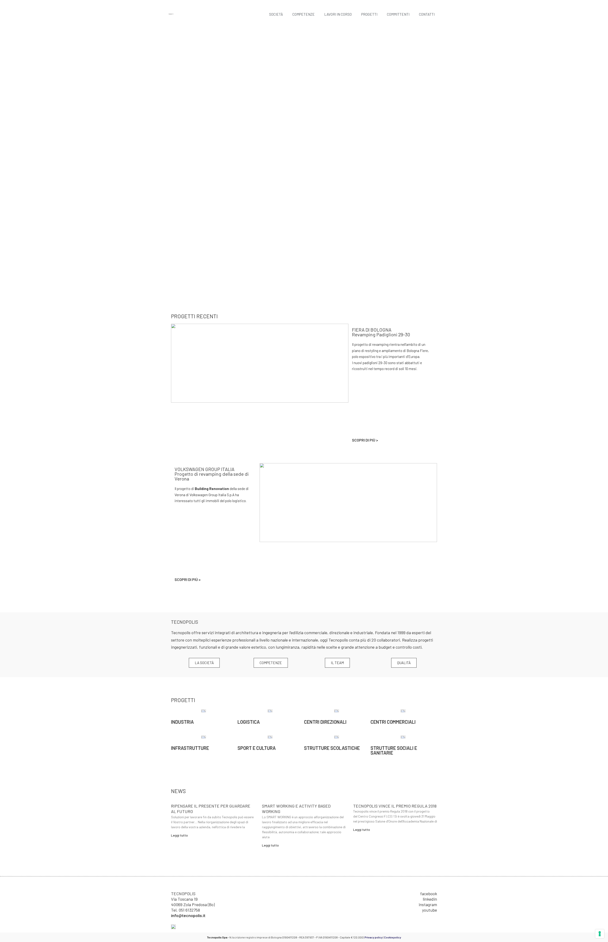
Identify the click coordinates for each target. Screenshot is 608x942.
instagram (428, 904)
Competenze (303, 14)
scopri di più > (365, 440)
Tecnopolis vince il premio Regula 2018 (395, 806)
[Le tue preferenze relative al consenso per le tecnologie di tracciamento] (599, 933)
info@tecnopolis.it (188, 915)
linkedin (430, 899)
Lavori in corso (338, 14)
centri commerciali (393, 722)
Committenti (398, 14)
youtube (429, 910)
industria (182, 722)
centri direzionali (325, 722)
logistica (249, 722)
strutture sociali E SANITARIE (393, 750)
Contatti (427, 14)
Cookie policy (392, 937)
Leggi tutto (179, 835)
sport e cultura (257, 748)
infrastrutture (190, 748)
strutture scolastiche (332, 748)
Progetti (369, 14)
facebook (428, 893)
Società (276, 14)
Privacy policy (374, 937)
